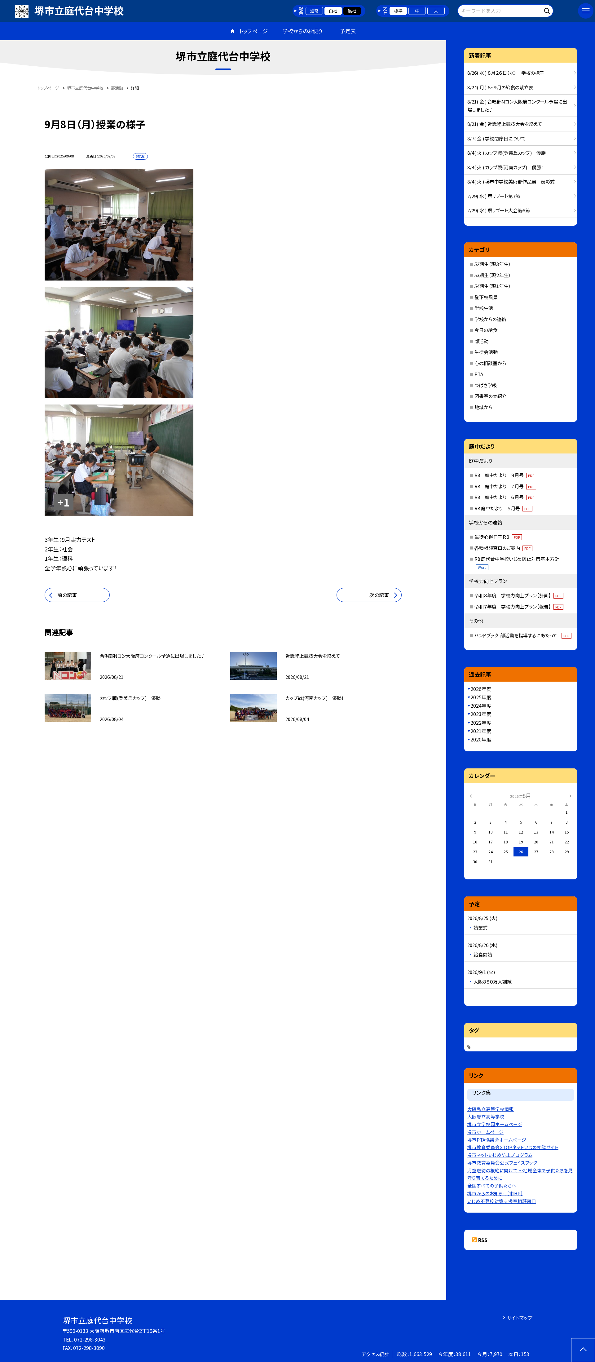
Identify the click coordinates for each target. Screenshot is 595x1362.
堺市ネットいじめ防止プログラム (499, 1155)
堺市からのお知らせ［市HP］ (495, 1193)
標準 (398, 10)
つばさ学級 (485, 385)
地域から (483, 407)
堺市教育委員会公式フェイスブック (502, 1162)
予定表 (348, 31)
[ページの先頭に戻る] (583, 1350)
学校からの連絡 (490, 319)
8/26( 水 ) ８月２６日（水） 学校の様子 (505, 72)
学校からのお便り (302, 31)
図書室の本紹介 (490, 396)
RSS (482, 1240)
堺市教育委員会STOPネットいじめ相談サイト (512, 1147)
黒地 (352, 10)
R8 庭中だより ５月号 (502, 508)
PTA (478, 374)
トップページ (253, 31)
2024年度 (480, 705)
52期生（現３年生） (492, 264)
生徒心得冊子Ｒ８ (497, 536)
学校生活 (483, 308)
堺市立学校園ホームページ (494, 1124)
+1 (63, 502)
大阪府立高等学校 (486, 1116)
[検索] (547, 9)
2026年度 (480, 688)
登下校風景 (486, 297)
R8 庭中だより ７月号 (504, 486)
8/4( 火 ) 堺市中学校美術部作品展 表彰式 (511, 181)
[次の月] (570, 795)
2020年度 (480, 739)
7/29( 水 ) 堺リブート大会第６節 (498, 210)
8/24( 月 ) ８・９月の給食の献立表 (500, 87)
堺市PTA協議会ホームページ (496, 1139)
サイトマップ (519, 1317)
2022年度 (480, 722)
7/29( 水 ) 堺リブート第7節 (493, 196)
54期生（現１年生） (492, 286)
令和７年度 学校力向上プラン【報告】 (518, 606)
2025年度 (480, 697)
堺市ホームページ (485, 1132)
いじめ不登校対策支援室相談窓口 (501, 1201)
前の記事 (67, 595)
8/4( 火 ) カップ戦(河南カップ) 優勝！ (505, 167)
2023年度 (480, 714)
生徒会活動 (486, 352)
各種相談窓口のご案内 (502, 548)
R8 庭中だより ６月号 (504, 497)
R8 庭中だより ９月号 (504, 475)
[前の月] (471, 795)
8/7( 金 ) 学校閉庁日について (496, 138)
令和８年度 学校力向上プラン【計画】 (518, 595)
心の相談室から (490, 363)
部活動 (481, 341)
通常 (314, 10)
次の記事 (379, 595)
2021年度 (480, 731)
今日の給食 (485, 330)
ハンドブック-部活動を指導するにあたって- (522, 635)
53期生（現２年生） (492, 275)
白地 (333, 10)
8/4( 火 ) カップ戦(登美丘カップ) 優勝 (506, 152)
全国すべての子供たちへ (491, 1185)
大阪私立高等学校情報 (490, 1109)
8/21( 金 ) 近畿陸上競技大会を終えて (504, 124)
